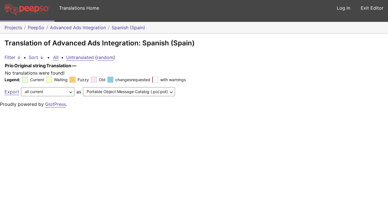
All (56, 57)
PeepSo (36, 27)
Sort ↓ (36, 57)
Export (12, 92)
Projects (13, 27)
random (105, 57)
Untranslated (80, 57)
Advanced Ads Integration (78, 27)
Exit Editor (372, 8)
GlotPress (55, 104)
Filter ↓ (13, 57)
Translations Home (79, 8)
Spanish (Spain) (128, 27)
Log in (343, 8)
